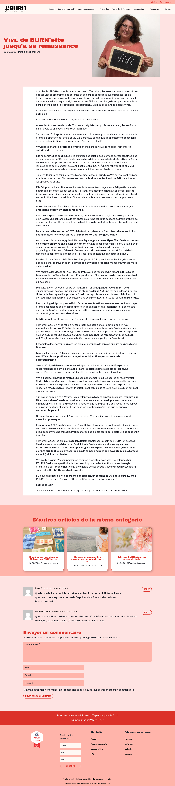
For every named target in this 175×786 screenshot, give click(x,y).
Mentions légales (69, 779)
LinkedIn (128, 749)
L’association (139, 9)
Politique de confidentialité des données (90, 779)
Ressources (154, 9)
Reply (147, 589)
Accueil (52, 9)
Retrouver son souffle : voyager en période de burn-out (87, 559)
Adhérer (154, 2)
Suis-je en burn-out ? (66, 9)
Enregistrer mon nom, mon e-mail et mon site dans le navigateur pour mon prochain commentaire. (80, 689)
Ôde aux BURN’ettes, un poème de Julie (132, 558)
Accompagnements (86, 9)
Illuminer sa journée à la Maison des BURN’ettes (43, 558)
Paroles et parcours (29, 51)
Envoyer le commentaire (38, 696)
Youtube (128, 754)
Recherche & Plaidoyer (121, 9)
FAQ (92, 754)
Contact (168, 9)
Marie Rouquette (105, 783)
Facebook (129, 739)
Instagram (129, 744)
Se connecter (165, 2)
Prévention (104, 9)
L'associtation (97, 749)
